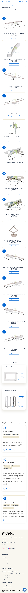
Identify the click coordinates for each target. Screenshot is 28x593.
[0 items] (25, 1)
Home (3, 5)
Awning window (9, 367)
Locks (21, 376)
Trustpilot (4, 544)
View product (13, 38)
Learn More (8, 488)
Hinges (21, 373)
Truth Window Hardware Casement (11, 577)
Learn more (8, 449)
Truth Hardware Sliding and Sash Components (14, 573)
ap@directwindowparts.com (9, 542)
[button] (25, 590)
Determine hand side (7, 587)
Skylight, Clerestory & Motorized (10, 571)
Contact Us (5, 559)
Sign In (23, 1)
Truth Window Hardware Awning (10, 575)
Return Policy (5, 561)
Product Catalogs (6, 585)
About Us (4, 557)
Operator (21, 380)
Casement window (10, 390)
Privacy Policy (5, 563)
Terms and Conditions (7, 565)
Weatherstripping (6, 579)
